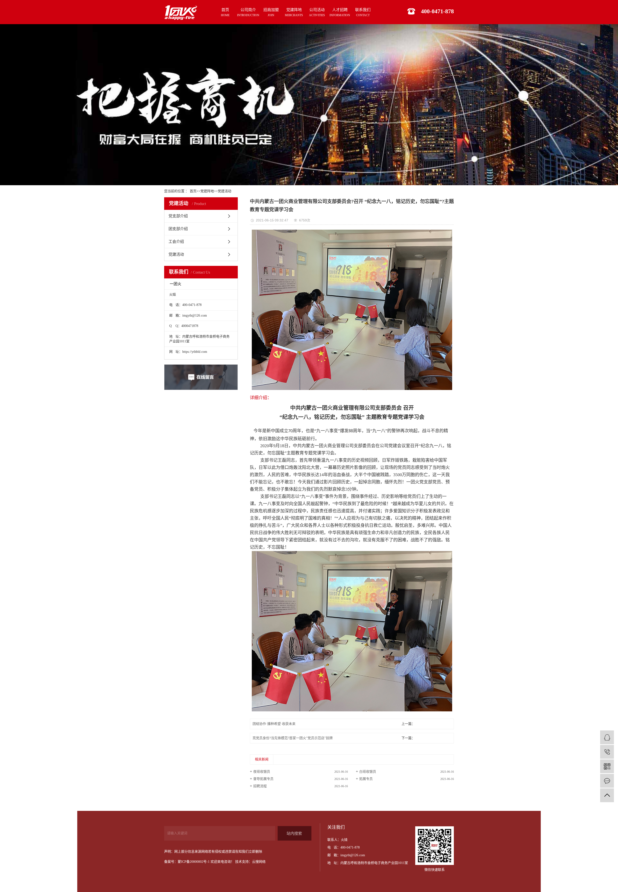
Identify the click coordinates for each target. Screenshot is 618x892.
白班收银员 (367, 771)
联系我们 (363, 12)
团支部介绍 (178, 229)
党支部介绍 (178, 216)
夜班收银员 (261, 771)
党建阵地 (294, 12)
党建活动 (224, 191)
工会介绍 (176, 242)
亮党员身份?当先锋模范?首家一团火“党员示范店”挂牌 (293, 738)
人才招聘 (340, 12)
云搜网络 (259, 862)
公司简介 (248, 12)
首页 (225, 12)
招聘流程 (260, 786)
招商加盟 (271, 12)
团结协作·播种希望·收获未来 (274, 724)
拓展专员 (366, 779)
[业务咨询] (607, 737)
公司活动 (317, 12)
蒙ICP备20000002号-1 (194, 862)
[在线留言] (607, 781)
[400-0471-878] (607, 752)
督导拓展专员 (263, 779)
